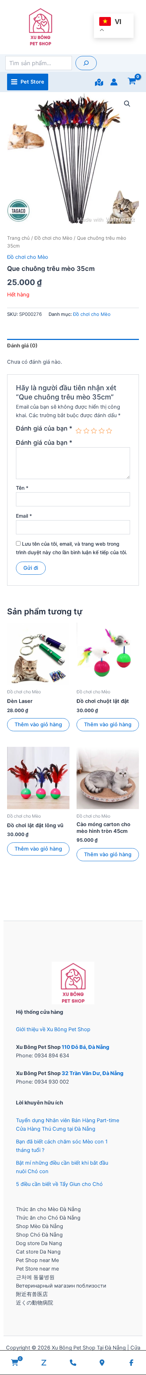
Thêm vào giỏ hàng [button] (38, 724)
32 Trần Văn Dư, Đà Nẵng (92, 1073)
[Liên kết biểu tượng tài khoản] (114, 82)
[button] (127, 103)
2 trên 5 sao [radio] (86, 431)
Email (24, 516)
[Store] (99, 82)
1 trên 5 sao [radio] (78, 431)
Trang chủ (18, 238)
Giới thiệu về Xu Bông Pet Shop (53, 1029)
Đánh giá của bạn (44, 428)
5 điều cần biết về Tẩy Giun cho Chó (59, 1184)
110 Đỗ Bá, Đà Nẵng (85, 1047)
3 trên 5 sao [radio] (94, 431)
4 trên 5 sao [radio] (102, 431)
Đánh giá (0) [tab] (22, 345)
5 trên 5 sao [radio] (109, 431)
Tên (22, 488)
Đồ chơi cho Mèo (53, 238)
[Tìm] (86, 63)
